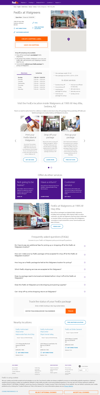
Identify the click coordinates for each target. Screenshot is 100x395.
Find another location (39, 27)
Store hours (24, 73)
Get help (68, 196)
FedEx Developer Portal (54, 370)
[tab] (48, 168)
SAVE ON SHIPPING (27, 44)
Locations (49, 2)
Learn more (49, 159)
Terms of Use (68, 367)
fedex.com (56, 225)
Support (57, 2)
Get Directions (20, 28)
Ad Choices (67, 371)
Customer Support (21, 32)
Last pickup (39, 73)
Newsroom (37, 372)
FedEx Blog (37, 367)
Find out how (69, 159)
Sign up (19, 196)
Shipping (23, 2)
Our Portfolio (15, 369)
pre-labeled (34, 55)
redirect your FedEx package (33, 64)
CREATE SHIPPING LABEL (28, 38)
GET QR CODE (28, 159)
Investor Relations (16, 371)
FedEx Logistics (53, 372)
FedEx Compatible (54, 367)
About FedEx (15, 367)
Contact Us (37, 374)
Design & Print (40, 2)
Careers (14, 373)
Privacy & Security (69, 369)
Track (70, 311)
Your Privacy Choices (67, 374)
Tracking (31, 2)
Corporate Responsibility (38, 370)
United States (85, 366)
